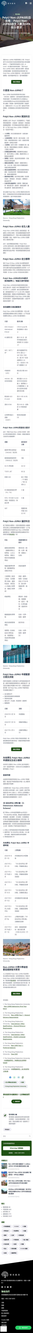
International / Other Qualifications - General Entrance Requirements (14, 1026)
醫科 (5, 1235)
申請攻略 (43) (7, 1209)
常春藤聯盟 (7, 1226)
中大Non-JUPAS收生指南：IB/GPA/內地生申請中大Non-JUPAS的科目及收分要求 (19, 1191)
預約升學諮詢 (16, 82)
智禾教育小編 (13, 1114)
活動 (2, 1302)
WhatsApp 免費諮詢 (16, 1148)
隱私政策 (4, 1322)
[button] (26, 3)
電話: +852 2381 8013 (8, 1298)
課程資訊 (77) (7, 1214)
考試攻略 (6, 1244)
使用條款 (4, 1325)
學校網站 (12, 534)
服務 (2, 1308)
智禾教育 (13, 980)
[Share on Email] (18, 1077)
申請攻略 (16, 1239)
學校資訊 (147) (7, 1216)
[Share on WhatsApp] (14, 1077)
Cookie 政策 (5, 1320)
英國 (25, 1226)
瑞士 (5, 1248)
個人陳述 (26, 1239)
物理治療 (21, 1235)
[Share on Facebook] (10, 1077)
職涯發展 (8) (6, 1207)
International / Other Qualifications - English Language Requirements (14, 1037)
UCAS (17, 1226)
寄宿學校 (16, 1231)
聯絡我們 (17, 1101)
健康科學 (6, 1239)
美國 (25, 1231)
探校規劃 (14, 1248)
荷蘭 (22, 1244)
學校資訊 (17, 14)
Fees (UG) (14, 1054)
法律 (13, 1235)
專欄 (2, 1305)
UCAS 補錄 (24, 1248)
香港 (23, 1082)
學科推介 (6, 1231)
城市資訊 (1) (6, 1211)
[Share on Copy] (22, 1077)
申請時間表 (4, 1310)
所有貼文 (7, 1129)
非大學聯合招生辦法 (11, 1082)
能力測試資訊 (5, 1313)
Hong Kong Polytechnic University (16, 1086)
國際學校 (14, 1253)
